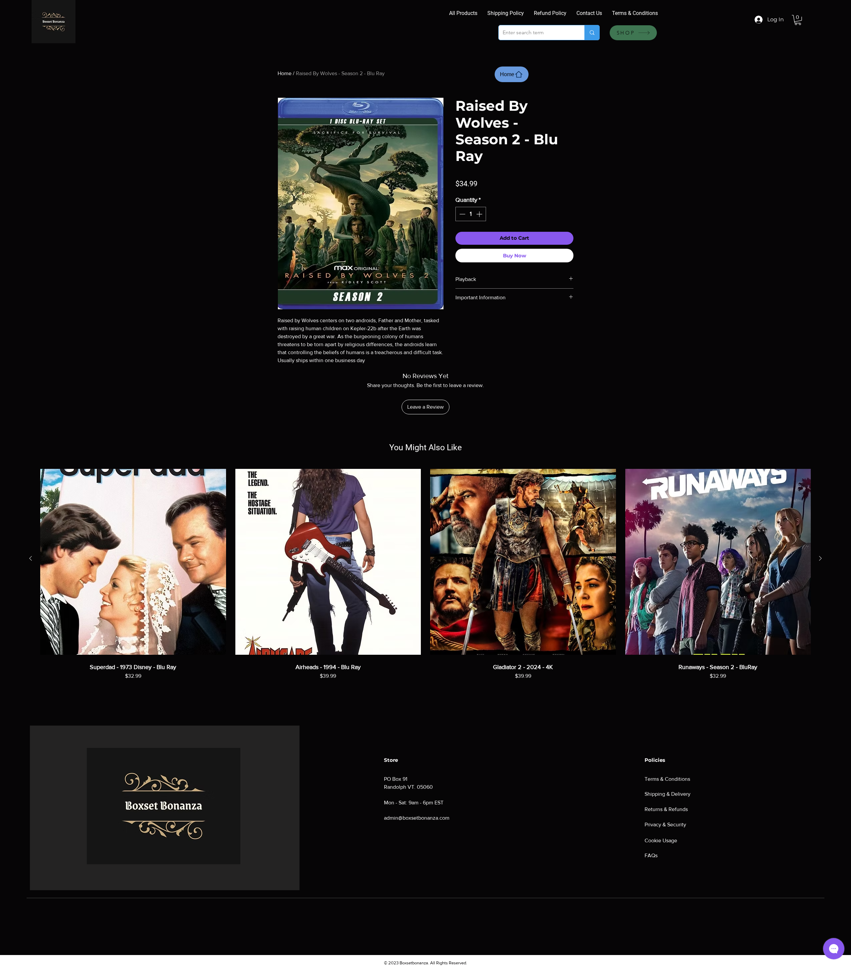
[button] (798, 20)
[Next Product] (820, 558)
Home (285, 73)
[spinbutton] (471, 214)
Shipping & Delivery (667, 794)
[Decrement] (461, 214)
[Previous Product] (31, 558)
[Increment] (480, 214)
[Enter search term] (591, 32)
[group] (425, 584)
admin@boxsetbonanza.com (416, 818)
